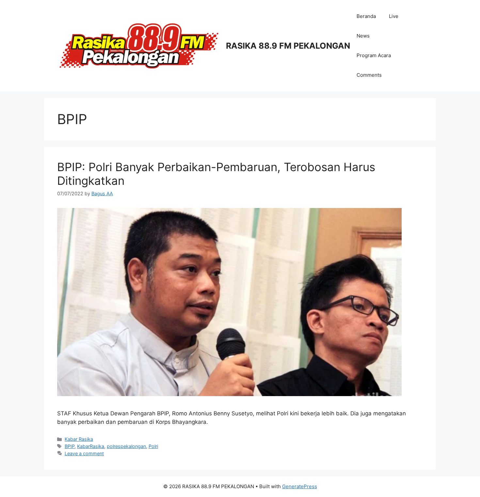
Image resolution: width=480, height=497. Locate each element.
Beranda (366, 16)
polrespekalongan (126, 446)
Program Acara (374, 55)
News (363, 36)
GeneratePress (299, 486)
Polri (153, 446)
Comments (369, 75)
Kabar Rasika (79, 439)
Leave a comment (84, 453)
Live (393, 16)
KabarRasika (90, 446)
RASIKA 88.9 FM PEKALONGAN (288, 46)
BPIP (69, 446)
